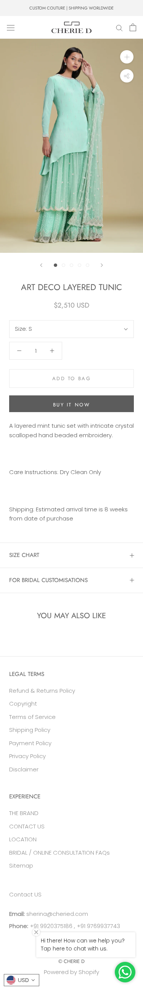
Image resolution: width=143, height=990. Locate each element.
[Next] (102, 265)
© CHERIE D (71, 961)
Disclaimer (24, 769)
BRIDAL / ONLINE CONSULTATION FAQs (59, 853)
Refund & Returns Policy (42, 691)
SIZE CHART (24, 555)
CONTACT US (27, 826)
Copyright (23, 704)
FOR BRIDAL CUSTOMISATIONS (48, 580)
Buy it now (71, 404)
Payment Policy (30, 743)
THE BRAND (24, 813)
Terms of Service (32, 717)
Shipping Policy (29, 730)
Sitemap (21, 865)
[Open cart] (133, 27)
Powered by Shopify (71, 972)
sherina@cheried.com (56, 914)
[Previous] (41, 265)
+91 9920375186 (50, 926)
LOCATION (23, 839)
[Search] (119, 27)
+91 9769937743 (98, 926)
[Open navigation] (10, 27)
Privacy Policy (27, 756)
